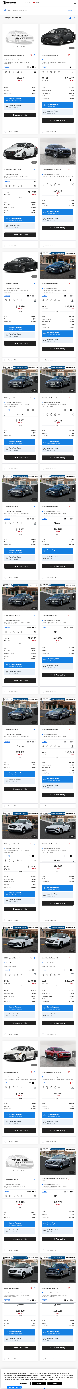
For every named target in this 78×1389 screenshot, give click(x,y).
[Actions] (34, 55)
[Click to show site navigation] (75, 3)
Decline (39, 1383)
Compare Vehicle (13, 131)
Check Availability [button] (20, 115)
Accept (55, 1383)
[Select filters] (70, 17)
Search (70, 10)
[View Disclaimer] (21, 72)
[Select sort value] (73, 17)
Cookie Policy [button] (16, 1379)
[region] (20, 90)
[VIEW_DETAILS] (20, 37)
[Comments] (35, 72)
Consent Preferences (14, 1387)
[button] (74, 37)
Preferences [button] (55, 1379)
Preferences (23, 1383)
